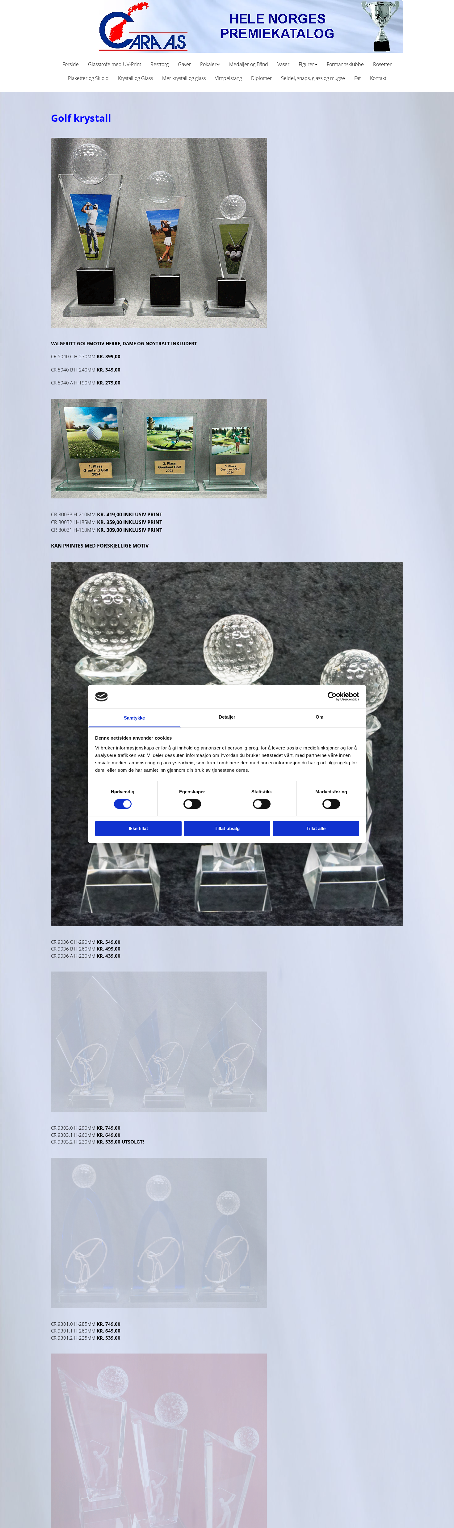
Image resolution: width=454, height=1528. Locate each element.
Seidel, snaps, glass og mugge (313, 78)
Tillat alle (316, 828)
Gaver (184, 64)
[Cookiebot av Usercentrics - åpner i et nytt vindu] (332, 696)
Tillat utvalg (227, 828)
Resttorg (159, 64)
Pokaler (208, 64)
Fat (357, 78)
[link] (210, 64)
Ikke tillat (138, 828)
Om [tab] (319, 717)
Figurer (306, 64)
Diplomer (261, 78)
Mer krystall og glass (184, 78)
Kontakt (378, 78)
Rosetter (382, 64)
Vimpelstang (228, 78)
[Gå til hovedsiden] (227, 26)
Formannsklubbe (345, 64)
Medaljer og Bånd (248, 64)
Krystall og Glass (135, 78)
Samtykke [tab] (134, 717)
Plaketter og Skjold (88, 78)
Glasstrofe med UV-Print (114, 64)
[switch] (192, 804)
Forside (70, 64)
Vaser (283, 64)
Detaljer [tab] (227, 717)
